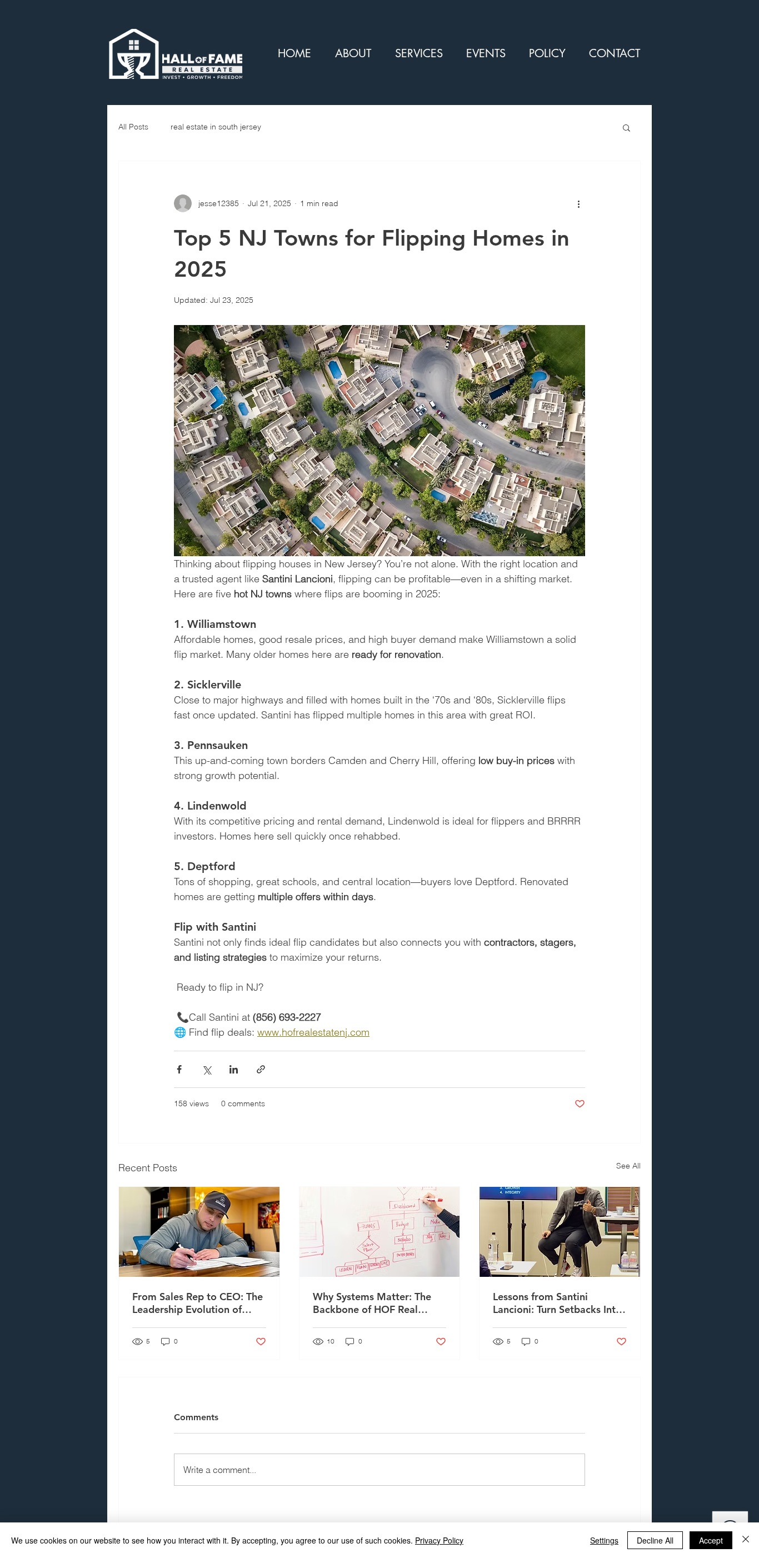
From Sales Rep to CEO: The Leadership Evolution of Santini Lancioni (197, 1303)
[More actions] (578, 203)
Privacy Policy (439, 1540)
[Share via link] (261, 1069)
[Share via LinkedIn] (233, 1069)
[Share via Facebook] (179, 1069)
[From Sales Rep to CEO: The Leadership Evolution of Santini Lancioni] (199, 1232)
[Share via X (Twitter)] (206, 1069)
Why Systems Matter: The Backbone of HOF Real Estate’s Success (372, 1303)
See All (628, 1166)
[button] (626, 127)
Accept (711, 1540)
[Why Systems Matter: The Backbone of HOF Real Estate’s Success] (379, 1232)
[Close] (745, 1540)
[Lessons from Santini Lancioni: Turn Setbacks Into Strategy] (560, 1232)
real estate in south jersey (216, 127)
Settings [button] (604, 1540)
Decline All (655, 1540)
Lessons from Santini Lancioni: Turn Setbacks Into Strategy (557, 1303)
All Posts (133, 127)
